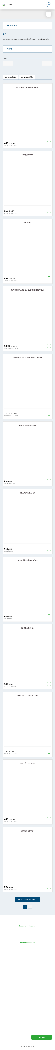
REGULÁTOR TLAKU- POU (27, 87)
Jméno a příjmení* (9, 1002)
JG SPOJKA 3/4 (27, 628)
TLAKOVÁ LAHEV (27, 493)
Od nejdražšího (10, 77)
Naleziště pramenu (27, 961)
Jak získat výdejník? (27, 965)
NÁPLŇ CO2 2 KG (27, 763)
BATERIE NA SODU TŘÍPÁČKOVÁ (27, 358)
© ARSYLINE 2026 (27, 1047)
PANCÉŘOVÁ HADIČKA (28, 560)
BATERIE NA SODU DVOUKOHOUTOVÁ (27, 290)
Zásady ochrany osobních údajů (27, 984)
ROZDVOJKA (27, 155)
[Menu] (42, 5)
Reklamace (27, 980)
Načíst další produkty (27, 900)
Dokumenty (27, 973)
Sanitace (27, 969)
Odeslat (41, 1037)
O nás (27, 958)
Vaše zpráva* (8, 1011)
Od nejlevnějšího (27, 77)
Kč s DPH (12, 143)
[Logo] (7, 4)
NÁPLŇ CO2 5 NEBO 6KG (27, 696)
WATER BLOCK (27, 831)
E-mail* (30, 1002)
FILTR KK (28, 222)
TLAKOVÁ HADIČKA (27, 425)
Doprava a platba (27, 976)
